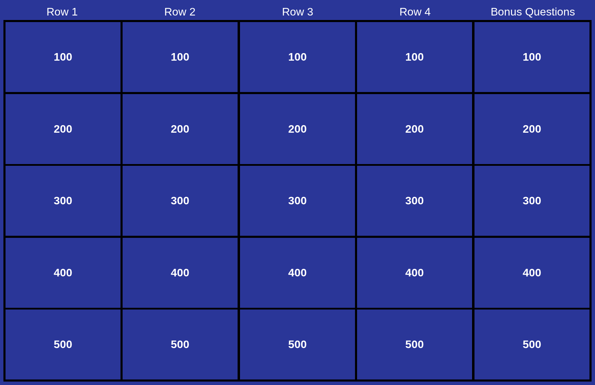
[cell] (63, 57)
